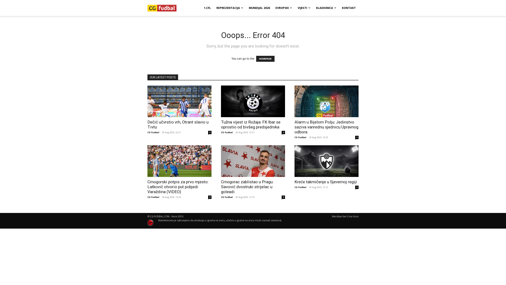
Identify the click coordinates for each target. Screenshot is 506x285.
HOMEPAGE (265, 58)
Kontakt (349, 8)
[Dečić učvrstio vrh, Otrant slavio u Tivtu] (179, 101)
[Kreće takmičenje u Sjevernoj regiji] (327, 161)
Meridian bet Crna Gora (345, 216)
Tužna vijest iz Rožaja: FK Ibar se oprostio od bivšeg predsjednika (250, 124)
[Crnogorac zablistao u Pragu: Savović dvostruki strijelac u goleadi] (253, 161)
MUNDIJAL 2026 (259, 8)
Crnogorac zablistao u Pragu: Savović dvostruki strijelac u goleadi (247, 187)
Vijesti (302, 8)
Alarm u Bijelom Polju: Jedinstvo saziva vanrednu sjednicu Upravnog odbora (326, 127)
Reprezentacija (228, 8)
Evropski (282, 8)
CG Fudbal (153, 132)
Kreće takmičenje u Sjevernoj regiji (326, 182)
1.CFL (207, 8)
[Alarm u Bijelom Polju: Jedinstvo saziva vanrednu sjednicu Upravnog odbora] (327, 101)
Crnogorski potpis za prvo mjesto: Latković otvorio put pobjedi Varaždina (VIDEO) (177, 187)
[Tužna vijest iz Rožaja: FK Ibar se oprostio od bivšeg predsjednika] (253, 101)
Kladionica (324, 8)
